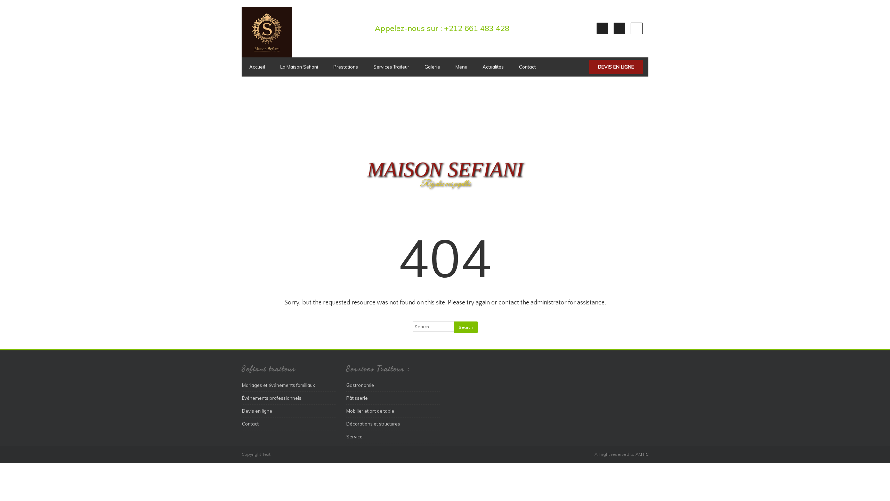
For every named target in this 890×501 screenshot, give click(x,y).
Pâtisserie (357, 398)
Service (354, 436)
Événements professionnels (271, 398)
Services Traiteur (391, 67)
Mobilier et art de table (370, 411)
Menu (461, 67)
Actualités (493, 67)
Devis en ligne (616, 67)
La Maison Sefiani (299, 67)
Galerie (432, 67)
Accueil (257, 67)
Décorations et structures (373, 424)
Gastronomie (360, 385)
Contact (527, 67)
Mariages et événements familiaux (278, 385)
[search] (637, 28)
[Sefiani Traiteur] (267, 56)
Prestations (345, 67)
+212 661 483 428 (476, 28)
